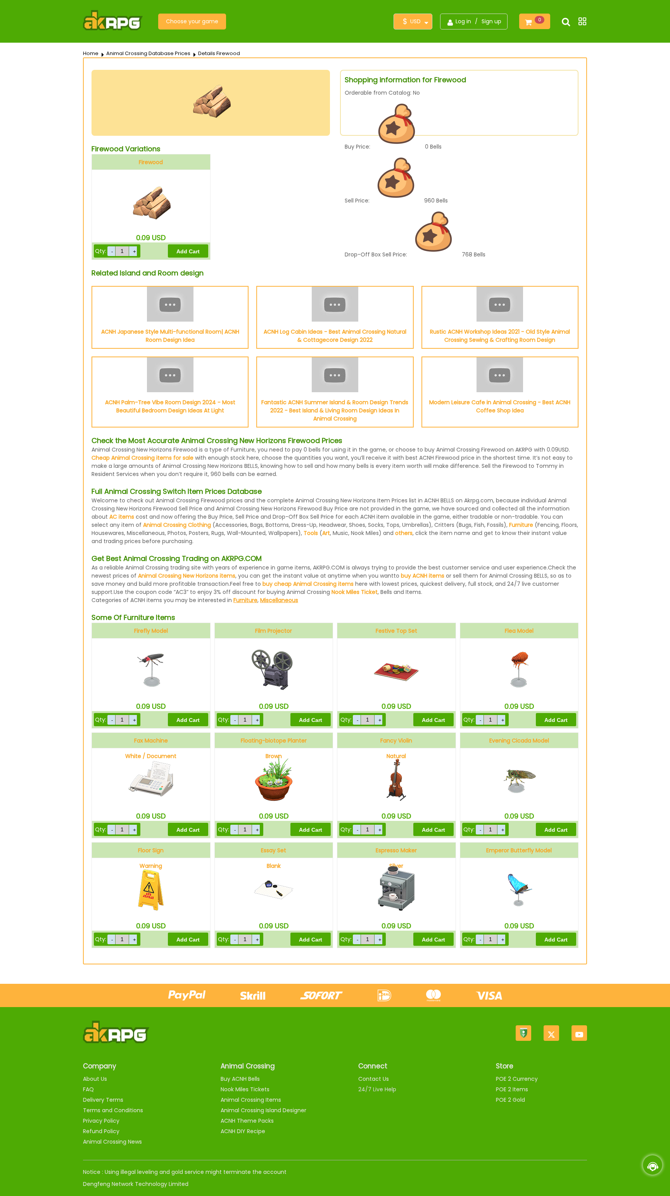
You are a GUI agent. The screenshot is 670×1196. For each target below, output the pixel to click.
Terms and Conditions (113, 1110)
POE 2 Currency (517, 1079)
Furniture (521, 525)
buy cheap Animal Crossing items (308, 584)
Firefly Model (151, 631)
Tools (311, 533)
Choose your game (192, 21)
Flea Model (519, 631)
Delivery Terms (103, 1100)
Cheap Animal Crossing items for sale (142, 458)
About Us (95, 1079)
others (404, 533)
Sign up (491, 21)
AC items (121, 517)
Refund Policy (101, 1131)
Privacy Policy (101, 1121)
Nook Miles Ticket (355, 592)
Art (326, 533)
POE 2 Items (512, 1089)
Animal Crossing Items (251, 1100)
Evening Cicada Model (519, 740)
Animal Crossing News (112, 1142)
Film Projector (273, 631)
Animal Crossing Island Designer (263, 1110)
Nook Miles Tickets (245, 1089)
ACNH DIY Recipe (243, 1131)
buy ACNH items (422, 576)
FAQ (88, 1089)
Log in (463, 21)
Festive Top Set (396, 631)
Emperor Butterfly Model (519, 850)
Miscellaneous (279, 600)
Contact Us (373, 1079)
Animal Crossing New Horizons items (186, 576)
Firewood (151, 162)
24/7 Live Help (377, 1089)
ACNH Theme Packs (247, 1121)
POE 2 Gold (510, 1100)
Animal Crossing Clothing (177, 525)
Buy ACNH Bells (240, 1079)
